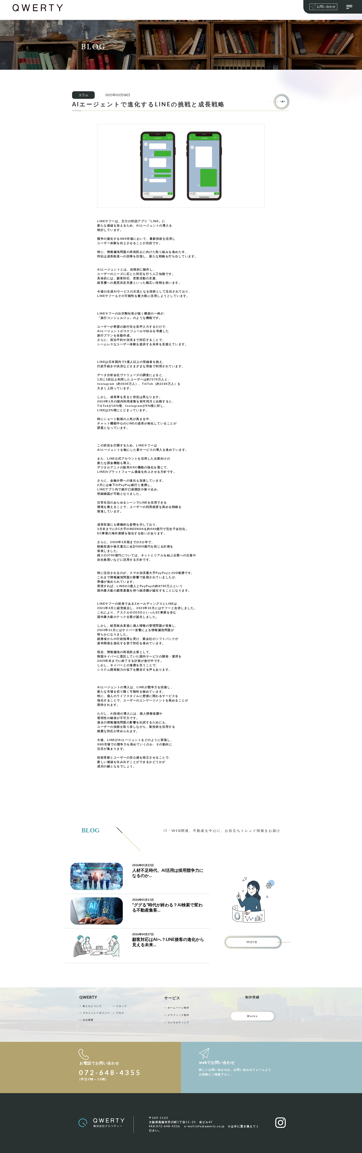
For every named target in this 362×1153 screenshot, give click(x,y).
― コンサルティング (176, 1022)
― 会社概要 (86, 1020)
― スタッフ (120, 1006)
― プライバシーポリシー (94, 1013)
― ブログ (118, 1013)
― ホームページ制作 (176, 1008)
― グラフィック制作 (176, 1015)
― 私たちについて (90, 1006)
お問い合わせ (326, 6)
